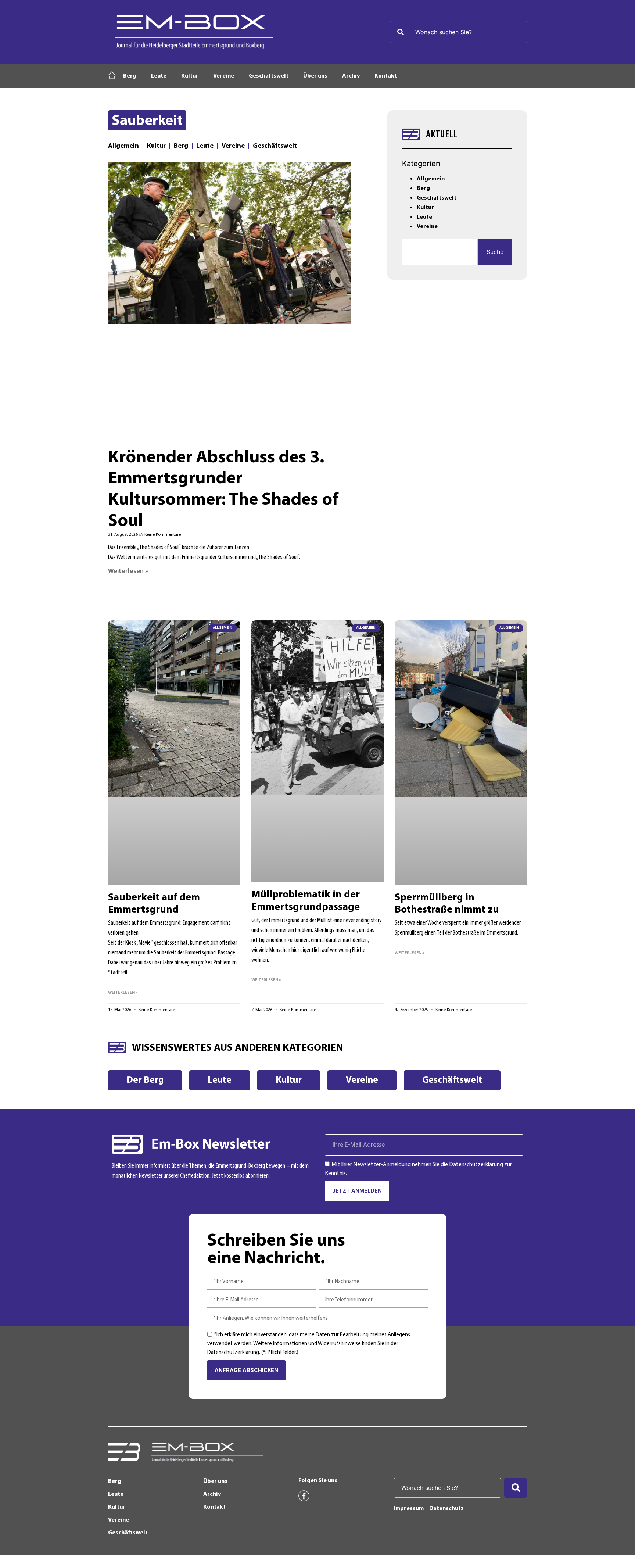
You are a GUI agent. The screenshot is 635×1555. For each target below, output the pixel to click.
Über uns (315, 76)
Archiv (351, 76)
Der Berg (145, 1080)
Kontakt (385, 76)
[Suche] (515, 1488)
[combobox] (458, 32)
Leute (158, 76)
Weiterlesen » (128, 571)
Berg (129, 76)
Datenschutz (446, 1509)
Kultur (189, 76)
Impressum (409, 1509)
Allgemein (123, 146)
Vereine (223, 76)
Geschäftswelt (268, 76)
